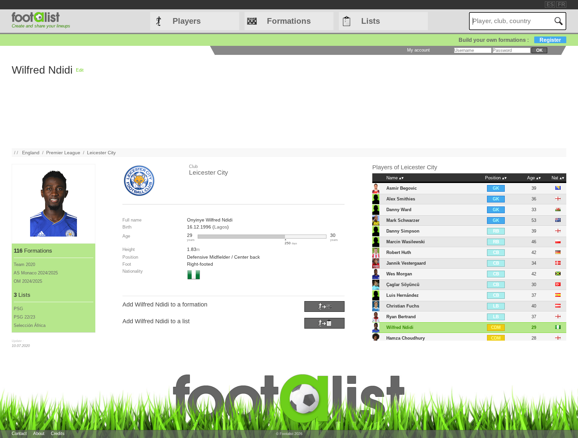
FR (561, 4)
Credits (58, 433)
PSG (18, 308)
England (30, 152)
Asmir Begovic (401, 188)
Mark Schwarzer (402, 220)
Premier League (63, 152)
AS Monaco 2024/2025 (36, 272)
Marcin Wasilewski (405, 241)
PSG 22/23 (24, 317)
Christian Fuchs (402, 306)
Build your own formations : (510, 40)
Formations (289, 20)
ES (550, 4)
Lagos (220, 227)
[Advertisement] (284, 102)
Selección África (29, 325)
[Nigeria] (193, 280)
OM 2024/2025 (28, 281)
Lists (370, 20)
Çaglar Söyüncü (402, 284)
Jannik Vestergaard (406, 263)
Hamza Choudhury (405, 338)
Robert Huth (398, 252)
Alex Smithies (400, 198)
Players (187, 20)
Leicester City (101, 152)
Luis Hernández (402, 295)
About (38, 433)
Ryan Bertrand (401, 316)
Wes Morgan (399, 273)
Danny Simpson (402, 231)
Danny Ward (398, 209)
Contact (19, 433)
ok (539, 50)
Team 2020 (24, 264)
